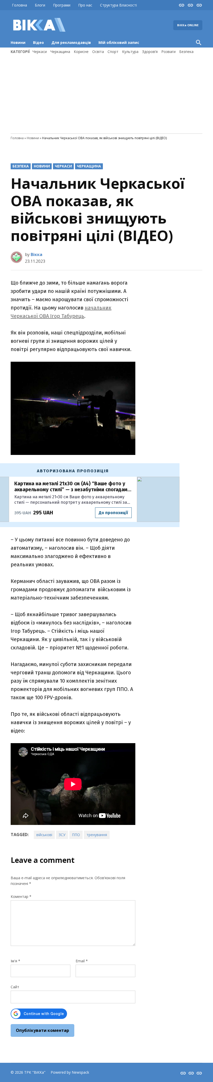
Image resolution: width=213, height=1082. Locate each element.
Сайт (15, 986)
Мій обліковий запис (118, 42)
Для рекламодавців (71, 42)
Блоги (40, 5)
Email (82, 960)
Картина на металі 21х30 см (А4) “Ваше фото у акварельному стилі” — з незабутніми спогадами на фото (72, 487)
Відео (38, 42)
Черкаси (39, 51)
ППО (76, 834)
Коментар (21, 896)
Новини (18, 42)
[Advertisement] (106, 93)
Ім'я (15, 960)
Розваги (168, 51)
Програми (61, 5)
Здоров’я (150, 51)
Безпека (186, 51)
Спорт (113, 51)
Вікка (36, 254)
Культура (130, 51)
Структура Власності (118, 5)
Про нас (85, 5)
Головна (19, 5)
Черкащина (60, 51)
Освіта (98, 51)
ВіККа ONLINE (187, 25)
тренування (96, 834)
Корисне (81, 51)
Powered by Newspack (70, 1072)
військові (44, 834)
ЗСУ (62, 834)
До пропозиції (113, 512)
